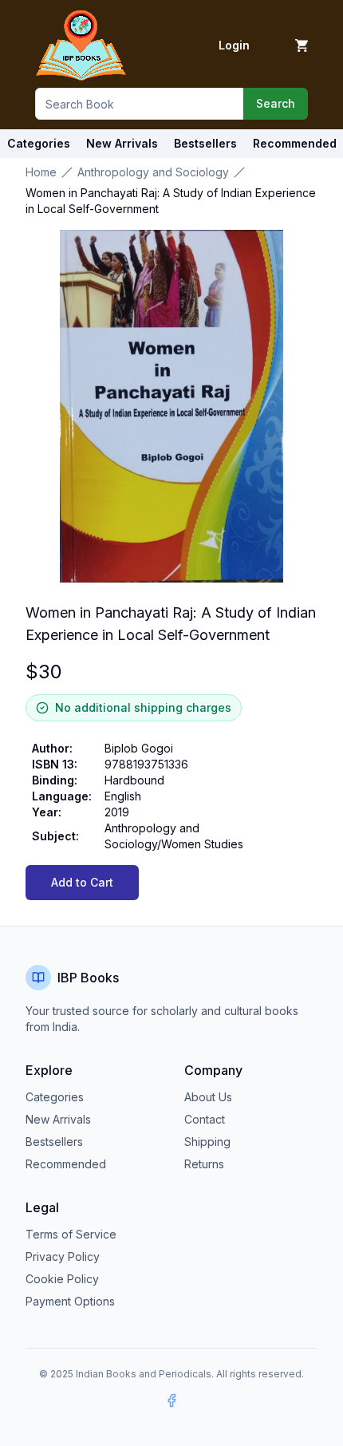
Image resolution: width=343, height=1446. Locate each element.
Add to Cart (82, 882)
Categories (38, 143)
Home (41, 172)
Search (275, 103)
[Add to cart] (301, 45)
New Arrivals (58, 1119)
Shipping (207, 1141)
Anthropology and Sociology (153, 172)
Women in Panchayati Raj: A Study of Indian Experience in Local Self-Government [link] (171, 200)
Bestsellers (54, 1141)
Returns (204, 1164)
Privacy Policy (63, 1256)
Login (234, 45)
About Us (208, 1097)
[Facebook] (171, 1400)
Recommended (66, 1164)
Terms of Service (71, 1234)
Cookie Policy (62, 1279)
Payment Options (70, 1301)
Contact (204, 1119)
